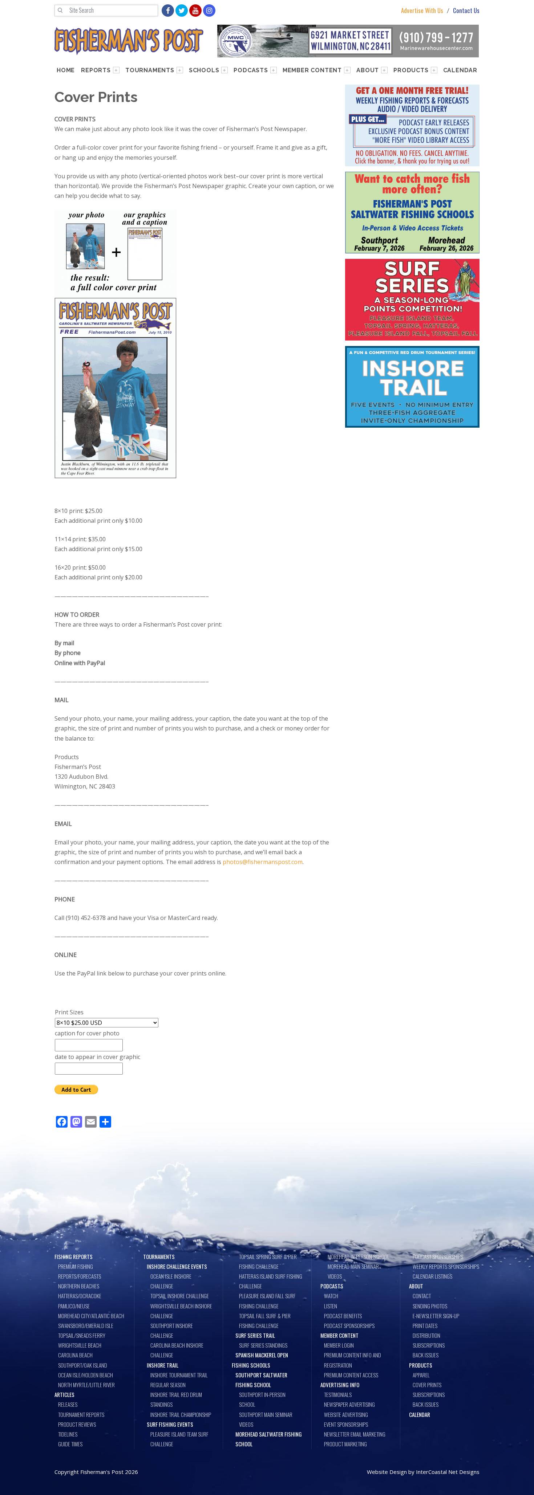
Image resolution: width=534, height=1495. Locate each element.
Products (410, 70)
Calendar (460, 70)
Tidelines (67, 1434)
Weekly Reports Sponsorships (446, 1266)
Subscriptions (429, 1345)
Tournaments (149, 70)
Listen (330, 1306)
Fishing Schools (251, 1365)
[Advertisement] (412, 487)
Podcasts (251, 70)
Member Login (339, 1345)
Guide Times (70, 1444)
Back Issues (425, 1355)
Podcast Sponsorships (349, 1325)
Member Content (312, 70)
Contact (422, 1296)
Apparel (421, 1375)
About (367, 70)
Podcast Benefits (343, 1316)
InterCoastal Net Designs (448, 1471)
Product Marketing (345, 1444)
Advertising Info (339, 1385)
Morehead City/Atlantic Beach (91, 1316)
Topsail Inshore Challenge (179, 1296)
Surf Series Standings (263, 1345)
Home (66, 70)
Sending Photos (430, 1306)
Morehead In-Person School (358, 1256)
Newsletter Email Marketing (354, 1434)
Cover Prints (427, 1385)
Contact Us (466, 10)
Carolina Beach (75, 1355)
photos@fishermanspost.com (263, 862)
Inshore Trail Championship (180, 1414)
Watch (331, 1296)
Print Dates (425, 1325)
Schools (204, 70)
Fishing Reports (73, 1256)
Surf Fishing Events (170, 1424)
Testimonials (338, 1394)
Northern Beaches (78, 1286)
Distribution (426, 1335)
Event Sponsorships (346, 1424)
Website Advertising (346, 1414)
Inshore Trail (162, 1365)
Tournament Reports (81, 1414)
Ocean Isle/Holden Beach (85, 1375)
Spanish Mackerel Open (261, 1355)
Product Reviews (77, 1424)
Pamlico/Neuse (74, 1306)
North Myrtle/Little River (86, 1385)
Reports (96, 70)
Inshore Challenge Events (177, 1266)
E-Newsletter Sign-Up (436, 1316)
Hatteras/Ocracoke (79, 1296)
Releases (67, 1404)
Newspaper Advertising (349, 1404)
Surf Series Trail (255, 1335)
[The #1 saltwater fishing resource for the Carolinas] (128, 41)
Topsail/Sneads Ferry (81, 1335)
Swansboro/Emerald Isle (85, 1325)
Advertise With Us (422, 10)
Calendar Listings (432, 1276)
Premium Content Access (351, 1375)
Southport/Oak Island (82, 1365)
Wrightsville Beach (79, 1345)
